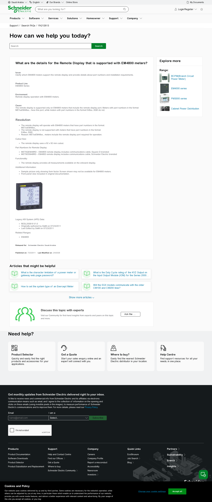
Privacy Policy (91, 407)
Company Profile (95, 458)
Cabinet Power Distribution (185, 108)
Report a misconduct (97, 462)
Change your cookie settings (152, 491)
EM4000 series (179, 88)
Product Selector (16, 462)
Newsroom (93, 470)
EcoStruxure (133, 454)
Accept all (177, 491)
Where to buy (54, 466)
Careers (91, 454)
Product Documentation (19, 454)
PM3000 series (179, 98)
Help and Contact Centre (59, 454)
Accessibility (93, 466)
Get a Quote (53, 462)
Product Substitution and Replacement (26, 466)
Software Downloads (18, 458)
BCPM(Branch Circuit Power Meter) (182, 77)
